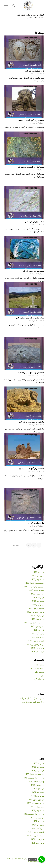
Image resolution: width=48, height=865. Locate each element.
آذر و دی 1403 (38, 572)
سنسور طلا (39, 671)
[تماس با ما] (41, 859)
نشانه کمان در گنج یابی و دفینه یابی (30, 167)
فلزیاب (41, 675)
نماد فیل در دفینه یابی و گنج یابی (31, 421)
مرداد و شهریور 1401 (35, 644)
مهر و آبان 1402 (37, 604)
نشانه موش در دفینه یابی (34, 221)
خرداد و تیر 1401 (37, 651)
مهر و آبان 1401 (37, 637)
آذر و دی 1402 (38, 597)
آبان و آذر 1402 (38, 600)
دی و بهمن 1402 (37, 593)
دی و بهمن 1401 (37, 626)
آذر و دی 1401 (38, 629)
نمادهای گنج (39, 679)
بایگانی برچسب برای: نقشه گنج (30, 14)
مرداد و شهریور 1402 (35, 611)
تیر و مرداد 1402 (37, 615)
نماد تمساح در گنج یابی (35, 523)
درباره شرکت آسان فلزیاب (33, 701)
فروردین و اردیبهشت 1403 (33, 586)
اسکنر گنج (40, 664)
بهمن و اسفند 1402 (36, 590)
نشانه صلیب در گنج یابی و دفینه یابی (30, 317)
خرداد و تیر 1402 (37, 619)
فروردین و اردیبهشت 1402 (33, 622)
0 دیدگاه (41, 73)
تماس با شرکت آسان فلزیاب (32, 698)
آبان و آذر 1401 (38, 633)
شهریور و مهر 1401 (36, 640)
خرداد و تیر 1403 (37, 579)
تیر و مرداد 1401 (37, 647)
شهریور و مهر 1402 (36, 608)
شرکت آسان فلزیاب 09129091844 (25, 859)
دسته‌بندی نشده (37, 668)
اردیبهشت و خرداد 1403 (34, 582)
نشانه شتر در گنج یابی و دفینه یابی (31, 468)
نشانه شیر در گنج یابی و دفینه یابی (31, 120)
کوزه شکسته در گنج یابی (34, 70)
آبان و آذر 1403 (38, 575)
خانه (35, 17)
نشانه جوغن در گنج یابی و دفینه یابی (30, 372)
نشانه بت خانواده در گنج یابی (33, 271)
